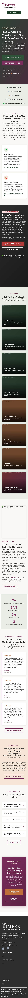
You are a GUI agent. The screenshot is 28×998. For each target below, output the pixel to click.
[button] (14, 9)
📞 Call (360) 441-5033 (13, 57)
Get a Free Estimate (12, 63)
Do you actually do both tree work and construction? (12, 805)
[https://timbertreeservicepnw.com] (13, 5)
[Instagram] (8, 948)
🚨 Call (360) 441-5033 (13, 244)
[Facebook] (3, 948)
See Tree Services (10, 167)
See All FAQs (14, 842)
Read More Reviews (14, 730)
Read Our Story (10, 586)
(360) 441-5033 (14, 577)
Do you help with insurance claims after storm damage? (12, 834)
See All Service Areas (14, 776)
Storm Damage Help (12, 250)
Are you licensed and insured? (13, 819)
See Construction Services (13, 194)
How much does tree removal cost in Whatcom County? (12, 826)
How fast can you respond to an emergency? (12, 812)
